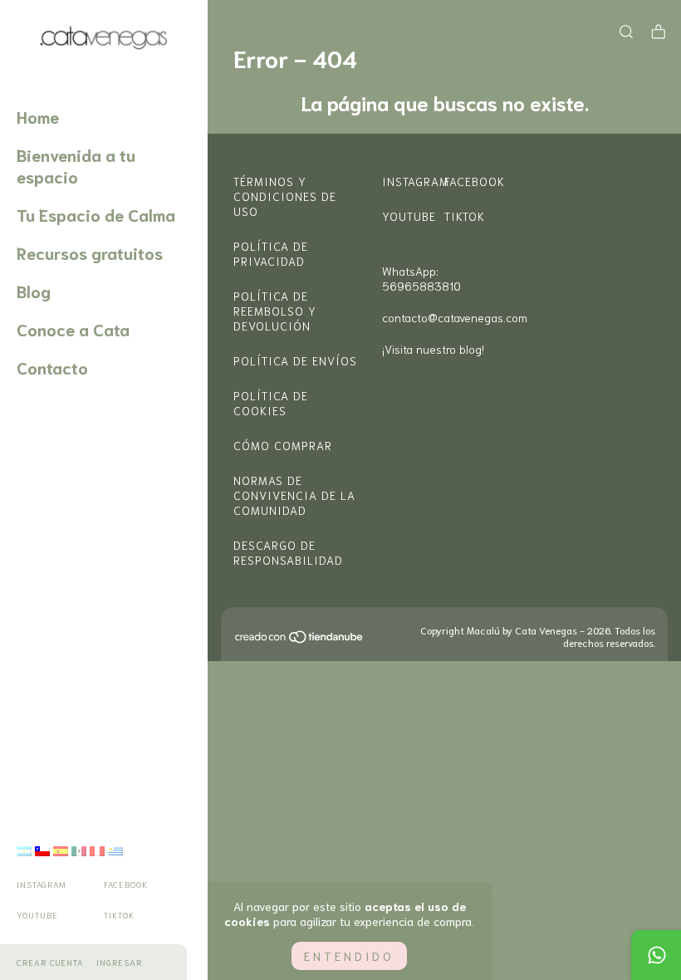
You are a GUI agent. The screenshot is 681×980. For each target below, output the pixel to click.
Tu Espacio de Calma (96, 214)
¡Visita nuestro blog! (433, 348)
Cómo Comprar (282, 445)
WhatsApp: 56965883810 (421, 278)
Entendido (349, 955)
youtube (37, 914)
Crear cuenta (50, 962)
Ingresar (119, 962)
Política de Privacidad (270, 253)
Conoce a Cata (73, 329)
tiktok (119, 914)
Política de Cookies (270, 403)
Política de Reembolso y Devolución (274, 310)
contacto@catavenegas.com (454, 317)
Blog (34, 290)
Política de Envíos (295, 360)
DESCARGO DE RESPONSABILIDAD (288, 552)
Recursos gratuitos (90, 252)
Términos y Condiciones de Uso (284, 196)
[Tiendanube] (299, 639)
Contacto (52, 367)
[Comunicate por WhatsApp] (656, 955)
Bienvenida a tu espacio (76, 165)
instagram (41, 884)
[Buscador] (626, 31)
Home (38, 116)
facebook (126, 884)
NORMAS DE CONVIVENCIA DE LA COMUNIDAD (294, 495)
